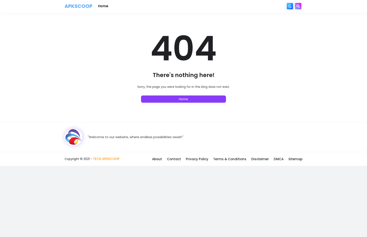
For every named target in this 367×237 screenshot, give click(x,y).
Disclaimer (260, 159)
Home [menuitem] (103, 6)
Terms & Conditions (229, 159)
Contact (174, 159)
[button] (290, 6)
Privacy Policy (197, 159)
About (157, 159)
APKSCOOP (78, 6)
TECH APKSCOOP (106, 159)
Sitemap (295, 159)
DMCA (279, 159)
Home (183, 99)
